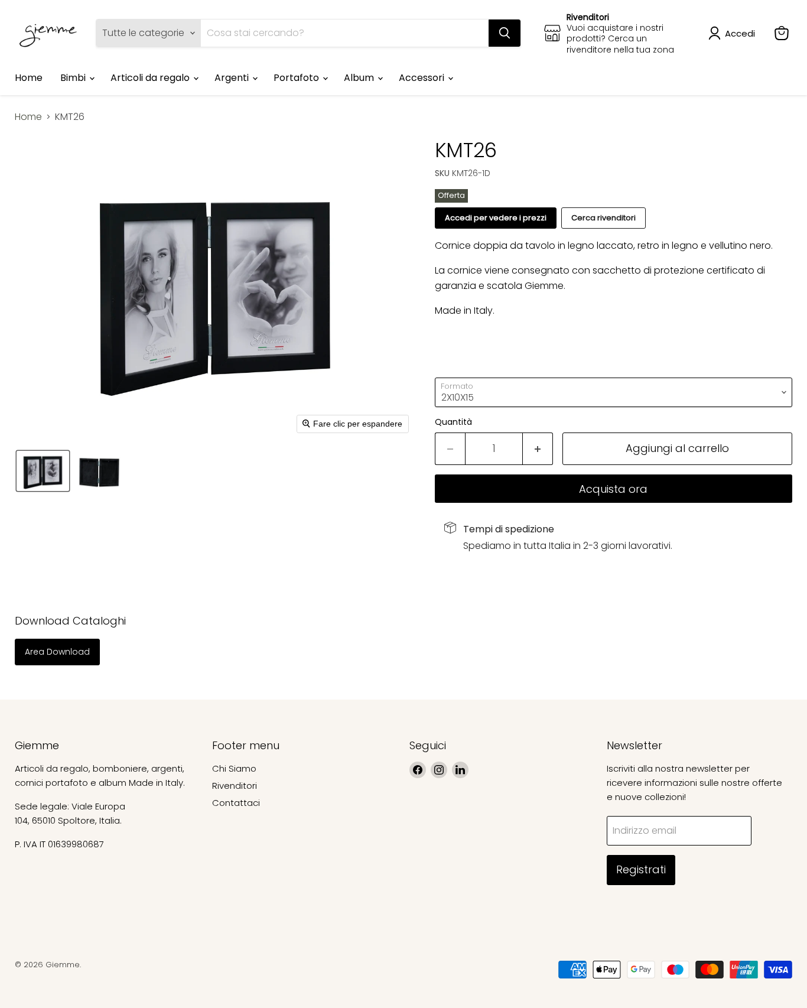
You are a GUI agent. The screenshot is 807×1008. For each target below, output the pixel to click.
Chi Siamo (234, 768)
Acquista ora (613, 489)
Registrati (641, 869)
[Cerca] (504, 33)
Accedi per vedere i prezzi (495, 217)
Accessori (423, 77)
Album (360, 77)
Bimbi (74, 77)
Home (29, 77)
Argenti (232, 77)
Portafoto (297, 77)
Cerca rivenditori (603, 217)
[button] (734, 33)
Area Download (57, 652)
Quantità (453, 422)
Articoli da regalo (151, 77)
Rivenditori (234, 785)
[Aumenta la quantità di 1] (538, 449)
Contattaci (236, 802)
